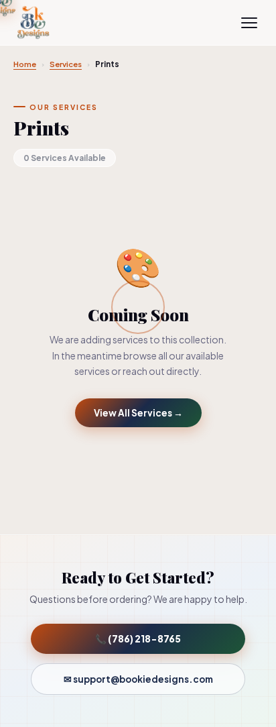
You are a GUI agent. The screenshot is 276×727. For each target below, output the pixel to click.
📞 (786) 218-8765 (138, 639)
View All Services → (138, 412)
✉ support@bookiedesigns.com (138, 679)
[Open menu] (249, 23)
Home (24, 64)
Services (66, 64)
